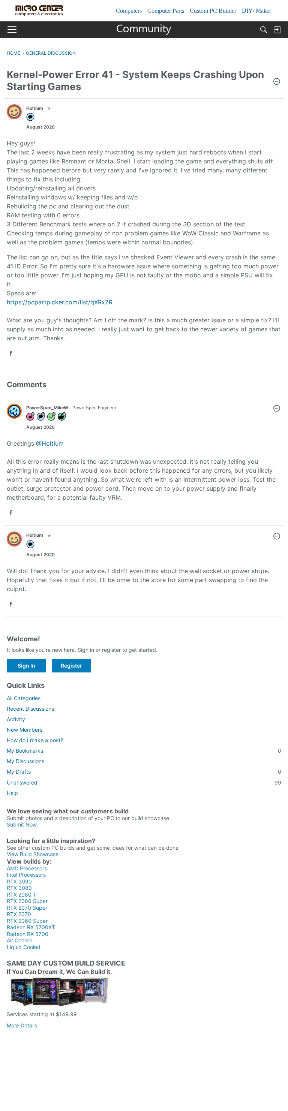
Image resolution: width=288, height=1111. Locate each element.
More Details (22, 1025)
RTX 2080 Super (27, 901)
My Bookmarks (144, 750)
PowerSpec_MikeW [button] (47, 407)
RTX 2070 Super (27, 907)
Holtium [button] (34, 108)
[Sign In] (277, 29)
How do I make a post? (35, 740)
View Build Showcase (32, 854)
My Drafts (144, 771)
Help (12, 793)
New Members (24, 729)
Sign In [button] (26, 665)
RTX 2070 (19, 914)
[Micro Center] (144, 29)
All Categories (23, 698)
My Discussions (25, 761)
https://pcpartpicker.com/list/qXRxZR (59, 302)
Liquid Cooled (23, 947)
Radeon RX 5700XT (31, 927)
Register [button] (71, 665)
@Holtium (50, 443)
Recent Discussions (30, 708)
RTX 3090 (19, 881)
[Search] (263, 29)
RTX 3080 (19, 888)
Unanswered (144, 782)
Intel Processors (26, 874)
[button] (276, 82)
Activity (16, 719)
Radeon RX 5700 (27, 934)
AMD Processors (27, 868)
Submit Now (22, 824)
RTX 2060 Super (27, 921)
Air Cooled (19, 940)
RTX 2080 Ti (22, 894)
